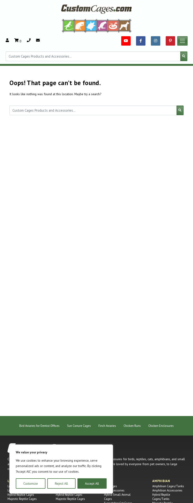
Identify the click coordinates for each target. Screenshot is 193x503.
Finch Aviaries (107, 426)
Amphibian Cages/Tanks (168, 486)
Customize (30, 483)
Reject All (61, 483)
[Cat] (79, 25)
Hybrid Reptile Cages (21, 495)
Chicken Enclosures (161, 426)
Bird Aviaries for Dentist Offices (39, 426)
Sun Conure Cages (79, 426)
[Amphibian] (91, 25)
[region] (61, 469)
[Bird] (102, 25)
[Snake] (113, 25)
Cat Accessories (114, 490)
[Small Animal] (125, 25)
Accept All (92, 483)
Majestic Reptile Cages (22, 499)
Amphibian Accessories (167, 490)
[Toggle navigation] (182, 41)
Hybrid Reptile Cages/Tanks (161, 497)
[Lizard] (67, 25)
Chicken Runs (132, 426)
